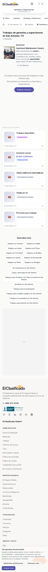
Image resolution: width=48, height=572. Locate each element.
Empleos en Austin (15, 248)
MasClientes (7, 496)
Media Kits (6, 437)
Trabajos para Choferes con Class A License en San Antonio (24, 278)
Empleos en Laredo (13, 258)
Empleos (30, 24)
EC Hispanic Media (9, 480)
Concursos (7, 523)
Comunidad (7, 519)
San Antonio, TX (16, 24)
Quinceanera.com (9, 484)
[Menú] (40, 3)
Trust (4, 449)
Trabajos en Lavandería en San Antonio (24, 298)
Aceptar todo (9, 568)
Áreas (5, 535)
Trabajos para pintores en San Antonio (24, 303)
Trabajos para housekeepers (24, 289)
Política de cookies (10, 461)
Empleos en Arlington (32, 262)
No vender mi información (12, 469)
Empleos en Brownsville (33, 258)
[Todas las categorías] (31, 3)
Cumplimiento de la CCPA (12, 465)
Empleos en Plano (14, 262)
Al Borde (6, 504)
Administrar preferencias (13, 563)
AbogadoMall (8, 500)
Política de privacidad (11, 457)
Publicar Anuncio (24, 90)
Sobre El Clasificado (10, 433)
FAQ (4, 546)
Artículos (6, 527)
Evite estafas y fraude (11, 453)
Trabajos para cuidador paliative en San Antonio (24, 294)
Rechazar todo (33, 563)
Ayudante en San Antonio (24, 284)
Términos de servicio (10, 445)
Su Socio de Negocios (11, 492)
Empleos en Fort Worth (14, 253)
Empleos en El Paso (32, 248)
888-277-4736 (12, 403)
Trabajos (6, 441)
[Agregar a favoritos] (42, 146)
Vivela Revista (8, 508)
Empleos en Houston (15, 244)
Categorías (7, 531)
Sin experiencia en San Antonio (24, 268)
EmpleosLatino (8, 488)
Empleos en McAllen (34, 253)
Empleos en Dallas (33, 244)
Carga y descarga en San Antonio (24, 273)
